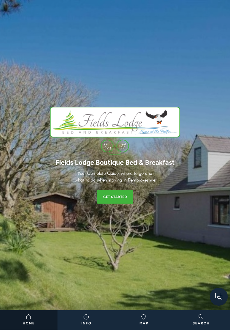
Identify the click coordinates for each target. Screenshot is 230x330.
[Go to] (219, 297)
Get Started (115, 197)
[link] (107, 146)
